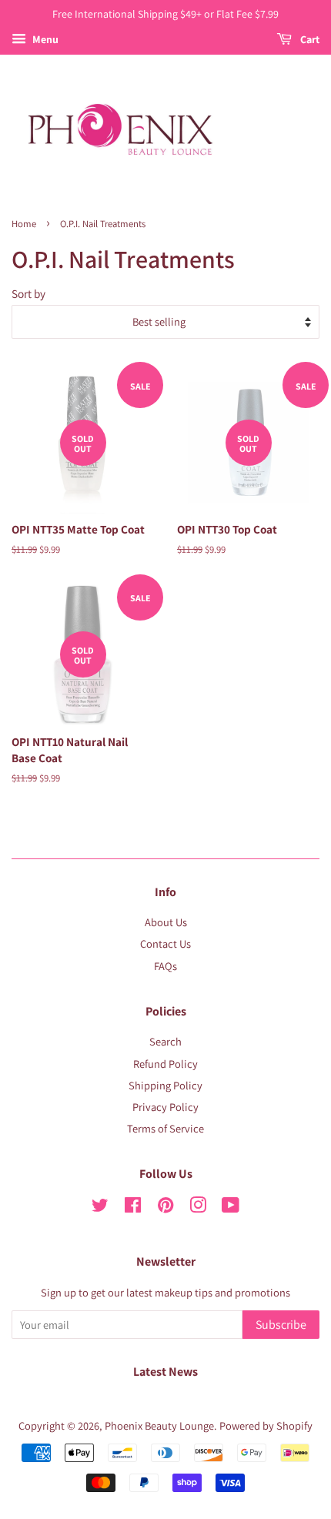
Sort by (28, 293)
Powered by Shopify (266, 1425)
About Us (166, 922)
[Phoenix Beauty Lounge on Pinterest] (165, 1207)
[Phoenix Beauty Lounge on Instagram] (197, 1207)
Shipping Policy (165, 1085)
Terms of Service (165, 1128)
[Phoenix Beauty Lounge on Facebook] (133, 1207)
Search (165, 1041)
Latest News (165, 1371)
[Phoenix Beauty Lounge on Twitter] (100, 1207)
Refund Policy (165, 1063)
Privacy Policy (165, 1106)
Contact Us (165, 943)
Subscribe (281, 1325)
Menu (44, 39)
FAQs (165, 966)
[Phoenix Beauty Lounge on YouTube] (230, 1207)
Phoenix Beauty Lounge (159, 1425)
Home (24, 223)
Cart (308, 39)
